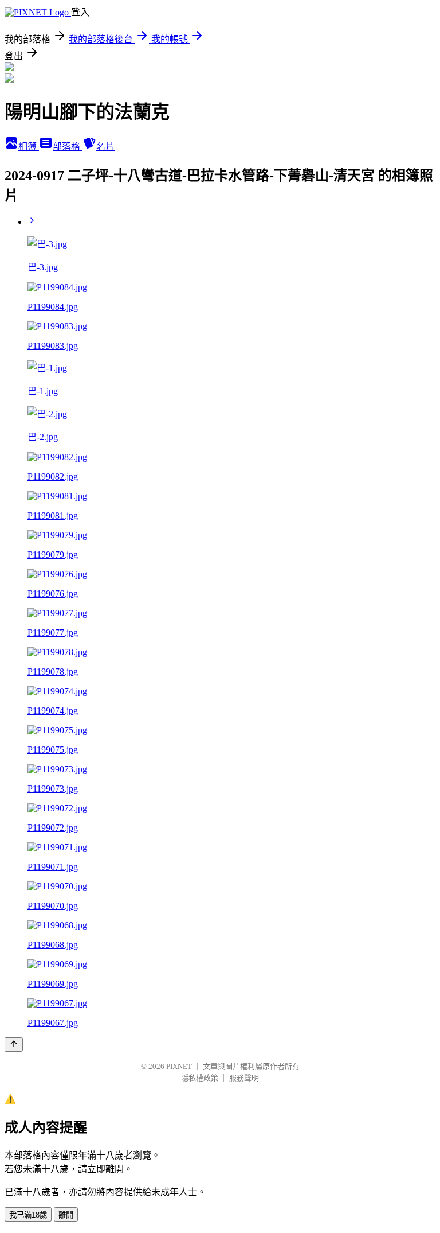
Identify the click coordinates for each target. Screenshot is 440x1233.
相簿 (28, 146)
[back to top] (14, 1044)
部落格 (67, 146)
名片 (105, 146)
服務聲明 (244, 1077)
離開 (65, 1215)
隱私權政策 (199, 1077)
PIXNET (179, 1066)
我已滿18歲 (28, 1215)
